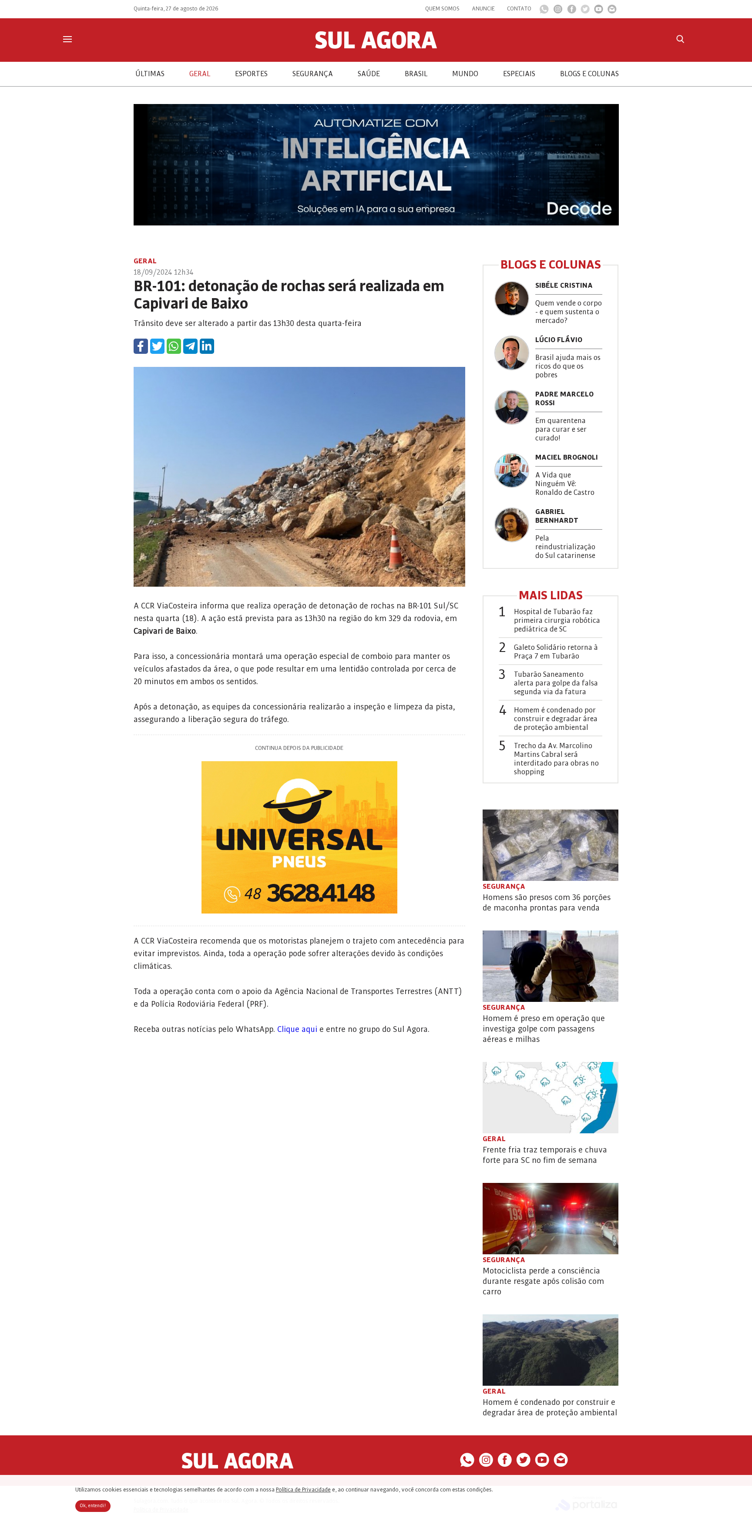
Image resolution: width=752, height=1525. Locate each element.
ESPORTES (251, 74)
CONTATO (519, 9)
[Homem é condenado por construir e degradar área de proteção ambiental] (550, 1350)
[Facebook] (571, 11)
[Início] (376, 46)
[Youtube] (598, 11)
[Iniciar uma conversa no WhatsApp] (544, 12)
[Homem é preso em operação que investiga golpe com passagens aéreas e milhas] (550, 966)
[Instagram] (558, 11)
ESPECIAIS (519, 74)
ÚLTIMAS (149, 74)
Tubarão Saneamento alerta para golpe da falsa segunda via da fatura (556, 683)
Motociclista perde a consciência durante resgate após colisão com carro (543, 1281)
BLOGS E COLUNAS (589, 74)
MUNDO (465, 74)
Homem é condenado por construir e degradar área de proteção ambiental (556, 719)
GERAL (199, 74)
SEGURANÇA (312, 74)
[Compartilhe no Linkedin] (207, 346)
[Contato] (612, 11)
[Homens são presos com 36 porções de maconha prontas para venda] (550, 845)
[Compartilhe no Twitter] (157, 346)
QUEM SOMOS (442, 9)
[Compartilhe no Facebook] (141, 346)
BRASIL (416, 74)
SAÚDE (369, 74)
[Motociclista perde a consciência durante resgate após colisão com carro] (550, 1218)
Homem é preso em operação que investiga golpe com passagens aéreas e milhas (544, 1029)
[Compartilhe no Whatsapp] (174, 346)
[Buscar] (680, 39)
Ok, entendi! (93, 1505)
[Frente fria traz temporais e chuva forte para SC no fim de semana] (550, 1097)
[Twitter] (585, 11)
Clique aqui (297, 1029)
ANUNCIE (483, 9)
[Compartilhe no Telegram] (190, 346)
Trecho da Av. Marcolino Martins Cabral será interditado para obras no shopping (556, 759)
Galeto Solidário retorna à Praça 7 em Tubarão (556, 652)
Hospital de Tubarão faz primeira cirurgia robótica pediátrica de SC (557, 620)
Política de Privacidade (303, 1490)
